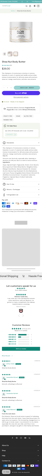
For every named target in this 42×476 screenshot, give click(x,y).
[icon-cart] (30, 6)
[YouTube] (25, 438)
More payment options (21, 97)
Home (13, 11)
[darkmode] (34, 6)
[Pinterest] (17, 438)
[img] (21, 288)
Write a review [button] (21, 349)
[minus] (4, 87)
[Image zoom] (21, 32)
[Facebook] (12, 438)
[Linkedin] (29, 438)
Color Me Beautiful (24, 472)
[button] (27, 88)
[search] (26, 6)
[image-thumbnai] (4, 54)
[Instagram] (21, 438)
